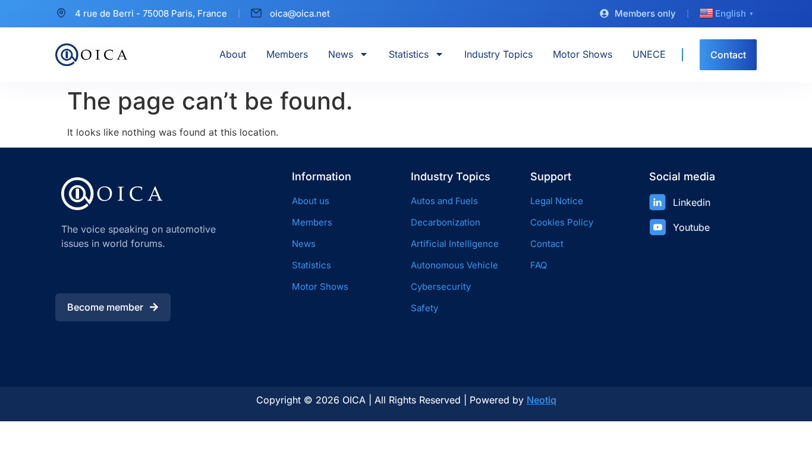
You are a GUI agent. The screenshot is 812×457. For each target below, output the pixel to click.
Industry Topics (498, 54)
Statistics (409, 54)
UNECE (649, 54)
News (340, 54)
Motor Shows (582, 54)
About (232, 54)
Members (287, 54)
